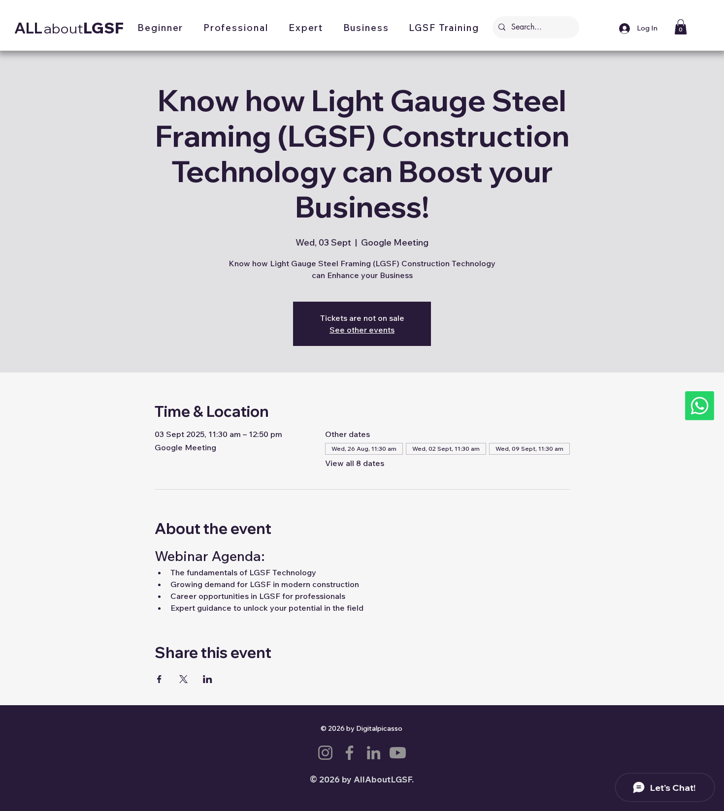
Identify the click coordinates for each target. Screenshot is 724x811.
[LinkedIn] (373, 752)
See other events (362, 330)
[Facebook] (349, 752)
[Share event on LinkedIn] (207, 679)
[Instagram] (325, 752)
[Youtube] (397, 752)
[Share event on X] (183, 679)
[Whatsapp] (699, 405)
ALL (28, 28)
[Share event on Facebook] (159, 679)
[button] (161, 29)
